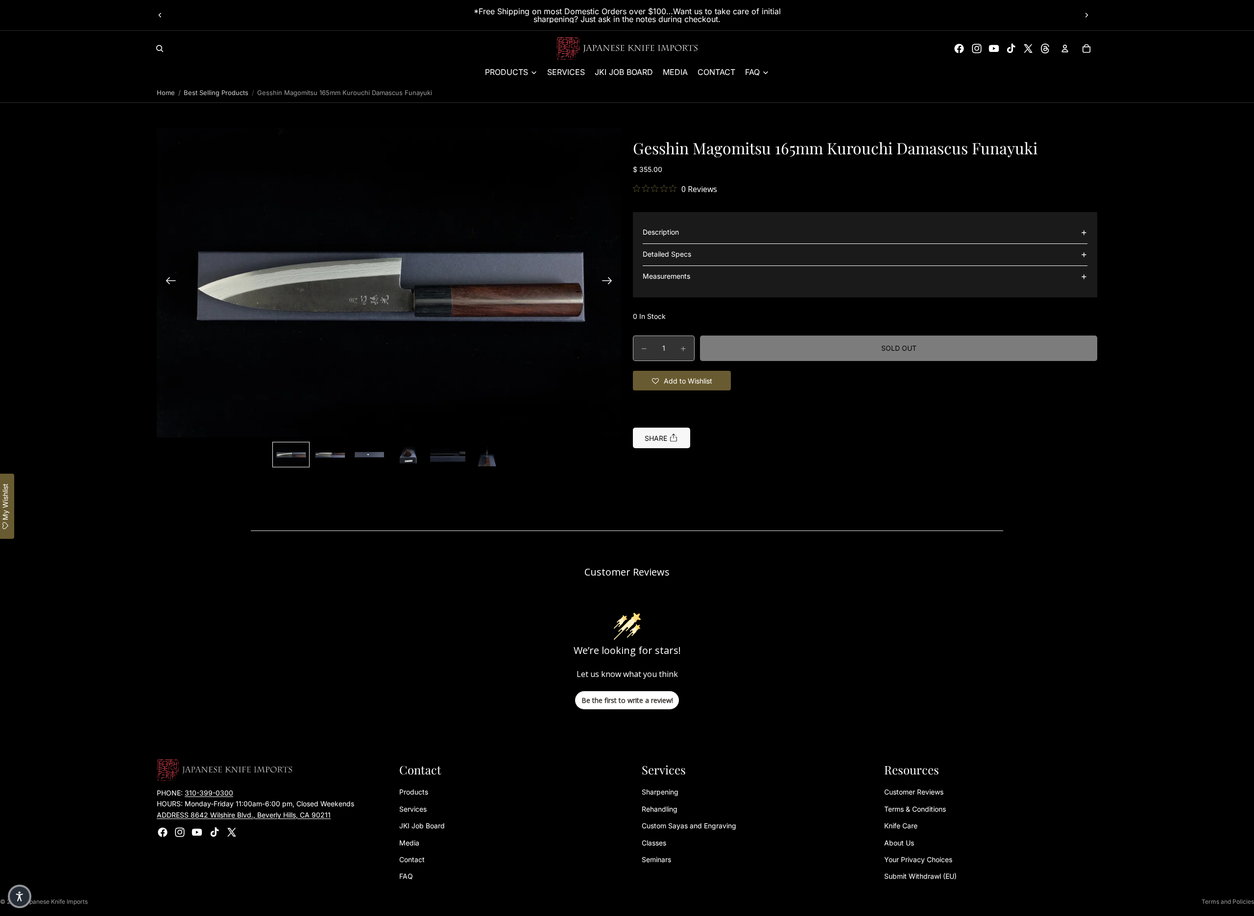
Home (166, 92)
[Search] (159, 48)
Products (413, 792)
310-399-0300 (209, 793)
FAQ (406, 876)
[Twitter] (1028, 48)
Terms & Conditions (915, 809)
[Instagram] (977, 48)
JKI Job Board (422, 825)
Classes (654, 843)
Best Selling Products (216, 92)
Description (661, 232)
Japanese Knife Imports (55, 901)
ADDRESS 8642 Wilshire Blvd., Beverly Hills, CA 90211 (244, 815)
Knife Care (900, 825)
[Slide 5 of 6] (447, 454)
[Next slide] (1086, 15)
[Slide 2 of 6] (330, 454)
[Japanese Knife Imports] (627, 48)
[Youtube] (994, 48)
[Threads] (1045, 48)
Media (409, 843)
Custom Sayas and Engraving (689, 825)
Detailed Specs (667, 254)
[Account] (1065, 48)
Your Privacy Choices (918, 859)
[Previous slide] (160, 15)
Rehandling (659, 809)
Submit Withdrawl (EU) (920, 876)
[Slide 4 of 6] (408, 454)
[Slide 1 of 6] (291, 454)
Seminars (656, 859)
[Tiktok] (1011, 48)
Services (413, 809)
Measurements (666, 276)
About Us (899, 843)
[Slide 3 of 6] (369, 454)
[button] (389, 282)
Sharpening (660, 792)
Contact (412, 859)
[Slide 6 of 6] (487, 454)
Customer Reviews (913, 792)
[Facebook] (959, 48)
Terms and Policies (1228, 901)
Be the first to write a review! (627, 700)
